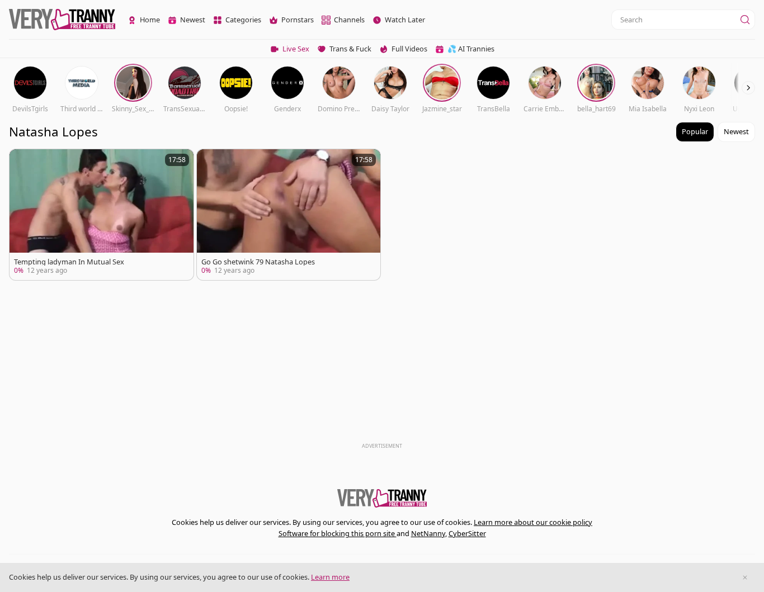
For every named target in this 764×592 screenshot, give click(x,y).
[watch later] (23, 163)
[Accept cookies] (745, 577)
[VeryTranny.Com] (62, 20)
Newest (736, 131)
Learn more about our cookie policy (533, 522)
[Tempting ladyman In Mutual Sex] (102, 214)
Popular (695, 131)
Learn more (330, 577)
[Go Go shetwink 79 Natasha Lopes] (289, 214)
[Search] (744, 19)
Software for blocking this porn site (338, 533)
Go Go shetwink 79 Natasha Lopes (258, 262)
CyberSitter (467, 533)
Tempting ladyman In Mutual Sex (69, 262)
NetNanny (428, 533)
